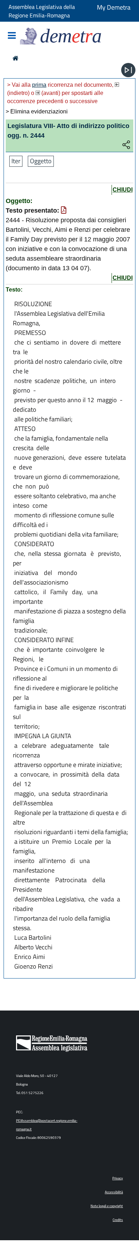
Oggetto (41, 161)
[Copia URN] (126, 145)
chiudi (123, 190)
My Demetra (113, 7)
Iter (15, 161)
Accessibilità (114, 1192)
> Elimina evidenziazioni (37, 111)
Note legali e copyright (107, 1206)
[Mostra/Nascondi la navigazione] (12, 36)
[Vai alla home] (15, 58)
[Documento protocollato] (63, 210)
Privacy (117, 1178)
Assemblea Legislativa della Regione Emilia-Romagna (42, 11)
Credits (118, 1219)
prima (39, 85)
